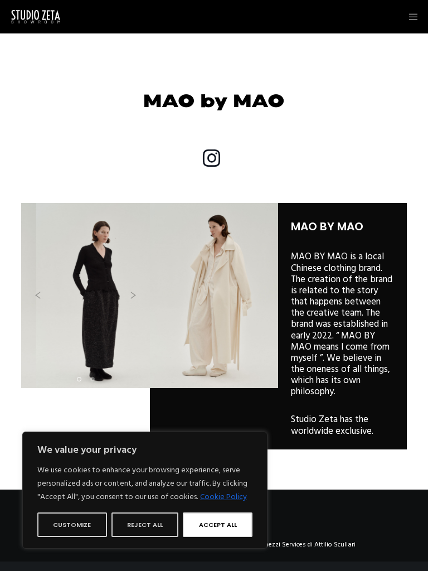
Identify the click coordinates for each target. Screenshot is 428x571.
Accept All (218, 524)
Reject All (145, 524)
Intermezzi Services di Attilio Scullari (302, 544)
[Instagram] (211, 157)
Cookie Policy (223, 496)
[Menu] (410, 16)
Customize (72, 524)
